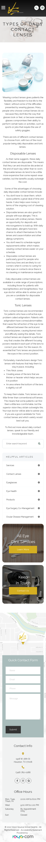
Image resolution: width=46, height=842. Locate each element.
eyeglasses (11, 482)
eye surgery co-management (20, 508)
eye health (11, 491)
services (10, 465)
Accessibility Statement (31, 830)
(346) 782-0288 (23, 772)
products (10, 499)
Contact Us (23, 591)
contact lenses (13, 474)
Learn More (23, 549)
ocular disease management (20, 517)
